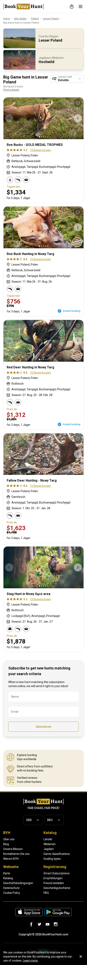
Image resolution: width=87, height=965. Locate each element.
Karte (6, 873)
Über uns (9, 839)
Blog (6, 844)
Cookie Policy (11, 892)
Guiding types (52, 858)
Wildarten (50, 844)
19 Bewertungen (40, 150)
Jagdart (49, 849)
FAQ (46, 892)
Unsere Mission (13, 849)
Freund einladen (54, 883)
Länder (48, 839)
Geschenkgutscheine (57, 888)
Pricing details (11, 89)
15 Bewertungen (40, 259)
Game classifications (57, 853)
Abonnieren (43, 726)
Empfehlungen (53, 878)
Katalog (8, 878)
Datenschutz (11, 888)
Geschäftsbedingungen (18, 883)
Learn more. (30, 960)
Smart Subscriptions (57, 873)
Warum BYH (11, 858)
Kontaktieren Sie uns (16, 853)
